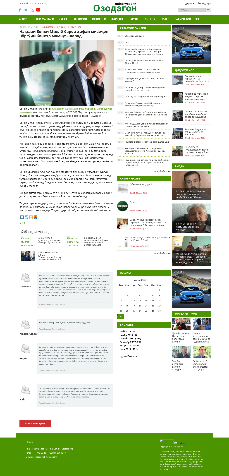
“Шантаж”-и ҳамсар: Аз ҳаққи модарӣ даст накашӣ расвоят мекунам (141, 88)
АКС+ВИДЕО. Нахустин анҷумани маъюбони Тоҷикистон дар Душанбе (143, 125)
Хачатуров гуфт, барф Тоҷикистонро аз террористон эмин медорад (196, 96)
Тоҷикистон (47, 26)
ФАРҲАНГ (117, 19)
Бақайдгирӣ (204, 3)
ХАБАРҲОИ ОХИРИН (133, 28)
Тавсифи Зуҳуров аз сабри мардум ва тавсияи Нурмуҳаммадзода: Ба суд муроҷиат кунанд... (197, 132)
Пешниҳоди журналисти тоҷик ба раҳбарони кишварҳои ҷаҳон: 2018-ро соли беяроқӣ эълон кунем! (143, 162)
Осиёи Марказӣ (43, 19)
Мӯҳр (22, 222)
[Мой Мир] (35, 217)
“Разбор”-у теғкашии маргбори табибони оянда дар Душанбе (196, 114)
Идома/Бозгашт (128, 356)
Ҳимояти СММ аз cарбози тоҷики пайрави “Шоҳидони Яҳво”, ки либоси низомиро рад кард (142, 115)
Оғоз (123, 42)
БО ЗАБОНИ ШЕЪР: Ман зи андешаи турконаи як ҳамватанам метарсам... (139, 70)
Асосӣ (23, 19)
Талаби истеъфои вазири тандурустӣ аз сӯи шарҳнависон (179, 368)
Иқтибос (55, 304)
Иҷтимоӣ (80, 19)
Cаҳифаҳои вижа (187, 19)
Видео (165, 19)
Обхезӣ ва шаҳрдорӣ (131, 35)
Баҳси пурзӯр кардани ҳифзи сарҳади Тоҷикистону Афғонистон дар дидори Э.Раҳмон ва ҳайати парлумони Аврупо (140, 51)
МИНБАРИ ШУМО (186, 314)
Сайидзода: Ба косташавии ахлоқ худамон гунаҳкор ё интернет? (200, 367)
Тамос (30, 441)
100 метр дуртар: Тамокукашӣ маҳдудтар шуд (143, 141)
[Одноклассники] (31, 217)
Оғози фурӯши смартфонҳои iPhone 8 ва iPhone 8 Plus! (141, 61)
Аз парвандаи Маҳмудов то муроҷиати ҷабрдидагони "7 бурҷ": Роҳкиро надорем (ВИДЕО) (141, 151)
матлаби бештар (162, 171)
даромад (190, 3)
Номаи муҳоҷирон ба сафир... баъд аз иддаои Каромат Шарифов (201, 339)
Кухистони (25, 286)
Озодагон (178, 446)
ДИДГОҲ (150, 19)
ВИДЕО (179, 166)
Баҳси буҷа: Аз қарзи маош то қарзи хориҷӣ (142, 96)
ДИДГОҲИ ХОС (184, 70)
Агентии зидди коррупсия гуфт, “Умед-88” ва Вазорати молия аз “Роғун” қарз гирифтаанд (197, 79)
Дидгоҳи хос (74, 26)
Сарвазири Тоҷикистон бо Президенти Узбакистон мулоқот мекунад (140, 104)
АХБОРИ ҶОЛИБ (130, 178)
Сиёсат (64, 19)
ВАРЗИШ (134, 19)
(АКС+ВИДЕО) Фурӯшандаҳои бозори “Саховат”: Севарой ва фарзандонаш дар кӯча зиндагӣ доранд (197, 150)
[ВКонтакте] (22, 217)
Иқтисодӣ (99, 19)
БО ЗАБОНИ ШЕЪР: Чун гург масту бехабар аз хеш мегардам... (191, 226)
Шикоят (62, 304)
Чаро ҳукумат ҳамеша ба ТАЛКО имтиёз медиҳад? (141, 79)
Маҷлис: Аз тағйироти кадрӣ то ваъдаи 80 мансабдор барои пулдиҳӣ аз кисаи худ (141, 134)
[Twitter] (26, 217)
